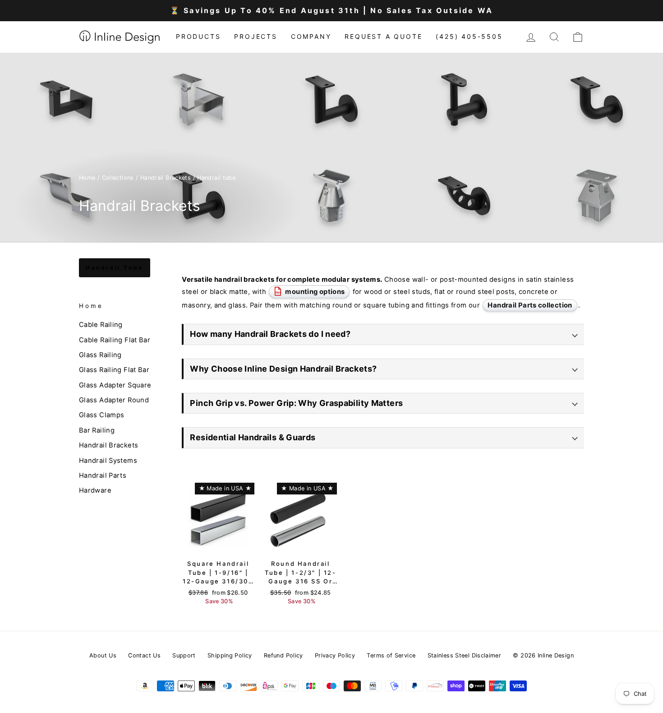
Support (184, 655)
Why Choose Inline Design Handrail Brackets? (283, 368)
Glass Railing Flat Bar (114, 370)
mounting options (310, 292)
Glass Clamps (101, 415)
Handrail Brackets (165, 177)
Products (198, 36)
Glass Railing (100, 355)
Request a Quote (383, 36)
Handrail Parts (102, 475)
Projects (255, 36)
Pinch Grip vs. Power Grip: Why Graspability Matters (296, 403)
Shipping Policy (229, 655)
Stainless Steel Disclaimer (465, 655)
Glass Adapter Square (115, 385)
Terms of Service (391, 655)
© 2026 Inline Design (543, 655)
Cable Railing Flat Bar (114, 340)
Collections (118, 177)
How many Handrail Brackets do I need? (270, 334)
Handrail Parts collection (530, 305)
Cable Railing (101, 325)
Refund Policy (283, 655)
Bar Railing (97, 430)
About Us (102, 655)
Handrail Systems (108, 461)
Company (311, 36)
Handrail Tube (114, 267)
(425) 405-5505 (469, 36)
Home (87, 177)
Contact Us (144, 655)
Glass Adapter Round (114, 400)
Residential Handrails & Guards (252, 437)
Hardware (95, 490)
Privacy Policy (335, 655)
